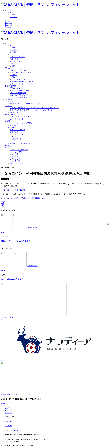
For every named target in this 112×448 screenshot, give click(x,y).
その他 (12, 66)
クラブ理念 (14, 154)
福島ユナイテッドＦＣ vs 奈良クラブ (15, 241)
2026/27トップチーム (18, 70)
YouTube (8, 27)
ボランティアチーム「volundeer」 (23, 82)
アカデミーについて (17, 130)
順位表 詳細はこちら (9, 394)
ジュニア (13, 137)
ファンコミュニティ (17, 57)
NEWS (7, 10)
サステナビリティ (17, 159)
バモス (12, 77)
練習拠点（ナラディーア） (20, 143)
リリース (13, 14)
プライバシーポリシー (12, 430)
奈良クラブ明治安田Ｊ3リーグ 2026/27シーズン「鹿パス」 (32, 110)
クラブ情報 (14, 156)
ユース (12, 141)
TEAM (7, 68)
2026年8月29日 (32, 228)
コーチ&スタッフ (16, 134)
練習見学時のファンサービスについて (24, 103)
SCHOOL (8, 146)
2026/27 (12, 101)
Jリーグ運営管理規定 (18, 93)
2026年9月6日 (32, 266)
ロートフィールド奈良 (18, 97)
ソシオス (13, 75)
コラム (12, 63)
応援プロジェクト (17, 163)
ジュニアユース (16, 139)
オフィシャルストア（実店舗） (22, 123)
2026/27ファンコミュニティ (20, 117)
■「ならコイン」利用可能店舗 (13, 190)
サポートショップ (17, 119)
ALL (11, 12)
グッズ (12, 54)
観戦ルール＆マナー (17, 88)
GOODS (8, 121)
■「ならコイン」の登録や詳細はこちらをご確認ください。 (24, 198)
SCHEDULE (10, 99)
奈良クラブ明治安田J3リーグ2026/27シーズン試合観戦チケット (34, 108)
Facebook (8, 25)
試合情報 (13, 52)
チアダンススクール (17, 79)
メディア (13, 17)
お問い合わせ (9, 421)
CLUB (7, 148)
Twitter (7, 21)
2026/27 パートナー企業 (19, 150)
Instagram (8, 23)
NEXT (3, 206)
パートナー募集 (16, 152)
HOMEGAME (10, 86)
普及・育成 (14, 59)
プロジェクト (15, 132)
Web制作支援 (15, 161)
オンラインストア (17, 125)
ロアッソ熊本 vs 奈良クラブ (12, 279)
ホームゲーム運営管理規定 (20, 90)
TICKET (8, 106)
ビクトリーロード (17, 84)
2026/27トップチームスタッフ (21, 72)
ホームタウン (15, 61)
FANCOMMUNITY (12, 114)
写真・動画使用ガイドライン (21, 95)
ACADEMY (9, 128)
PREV (3, 202)
